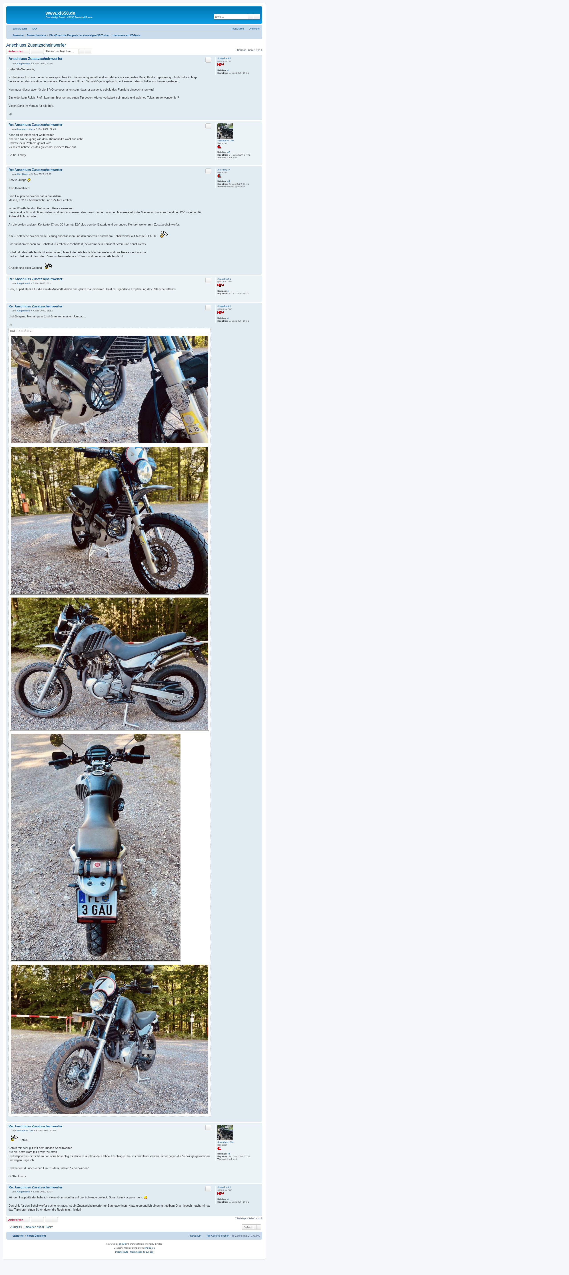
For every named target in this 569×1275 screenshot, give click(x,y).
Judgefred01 (224, 58)
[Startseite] (26, 14)
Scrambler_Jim (225, 140)
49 (228, 181)
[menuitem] (32, 28)
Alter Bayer (223, 169)
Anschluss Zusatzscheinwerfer (36, 45)
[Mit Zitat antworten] (208, 59)
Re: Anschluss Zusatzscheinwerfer (35, 125)
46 (228, 152)
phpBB (122, 1244)
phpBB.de (149, 1248)
